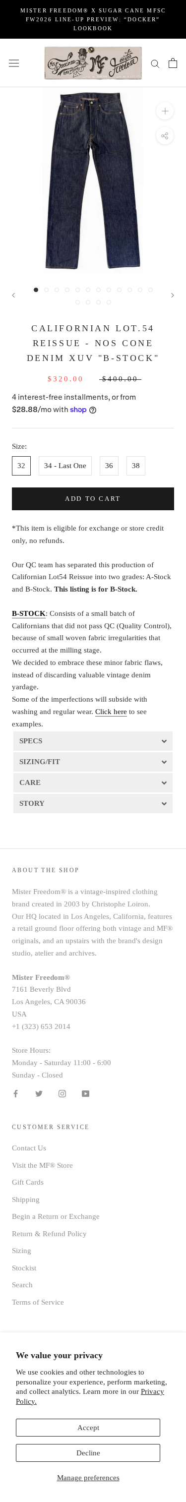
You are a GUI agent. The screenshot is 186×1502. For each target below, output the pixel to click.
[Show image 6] (88, 290)
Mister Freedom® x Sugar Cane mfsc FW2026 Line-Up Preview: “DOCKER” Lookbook (93, 19)
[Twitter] (39, 1093)
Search (22, 1285)
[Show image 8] (109, 290)
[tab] (93, 740)
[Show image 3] (57, 290)
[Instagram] (62, 1093)
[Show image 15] (98, 302)
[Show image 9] (119, 290)
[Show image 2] (46, 290)
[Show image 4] (67, 290)
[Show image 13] (77, 302)
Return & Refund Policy (49, 1234)
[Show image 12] (150, 290)
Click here (111, 712)
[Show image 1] (36, 290)
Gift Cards (28, 1182)
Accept (88, 1428)
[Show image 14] (88, 302)
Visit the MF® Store (42, 1165)
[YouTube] (85, 1093)
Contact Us (29, 1148)
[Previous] (13, 295)
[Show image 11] (140, 290)
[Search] (155, 63)
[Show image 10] (129, 290)
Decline (88, 1453)
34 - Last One (65, 466)
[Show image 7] (98, 290)
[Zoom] (165, 111)
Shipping (26, 1199)
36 (109, 466)
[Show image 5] (77, 290)
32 (21, 466)
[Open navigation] (14, 63)
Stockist (24, 1268)
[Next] (172, 295)
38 (136, 466)
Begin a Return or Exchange (56, 1216)
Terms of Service (38, 1302)
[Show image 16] (109, 302)
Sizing (21, 1251)
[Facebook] (15, 1093)
